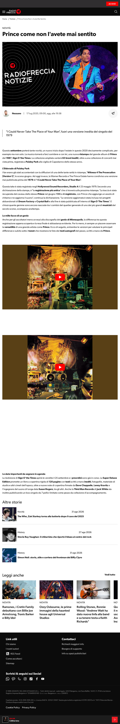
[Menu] (3, 12)
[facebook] (37, 679)
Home (4, 19)
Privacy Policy (29, 707)
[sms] (13, 679)
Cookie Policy (13, 707)
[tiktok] (31, 679)
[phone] (19, 679)
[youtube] (42, 679)
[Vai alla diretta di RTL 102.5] (115, 720)
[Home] (13, 11)
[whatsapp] (7, 679)
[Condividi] (113, 113)
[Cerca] (116, 11)
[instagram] (25, 679)
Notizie (12, 19)
